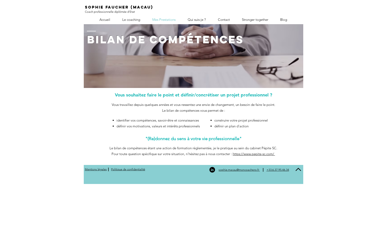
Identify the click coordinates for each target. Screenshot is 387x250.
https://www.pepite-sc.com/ (254, 154)
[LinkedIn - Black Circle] (212, 170)
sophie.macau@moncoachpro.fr (239, 169)
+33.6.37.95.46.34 (278, 169)
